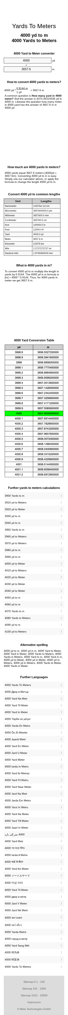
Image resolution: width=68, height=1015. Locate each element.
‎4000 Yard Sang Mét (17, 945)
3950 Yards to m (14, 529)
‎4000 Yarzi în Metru (16, 807)
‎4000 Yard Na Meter (17, 814)
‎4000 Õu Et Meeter (16, 732)
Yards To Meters (34, 26)
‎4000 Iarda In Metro (17, 766)
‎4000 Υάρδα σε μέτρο (17, 718)
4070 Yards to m (14, 611)
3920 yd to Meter (15, 509)
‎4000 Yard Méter (15, 759)
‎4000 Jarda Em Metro (18, 800)
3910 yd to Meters (15, 502)
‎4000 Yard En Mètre (17, 746)
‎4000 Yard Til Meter (16, 705)
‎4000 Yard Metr (14, 841)
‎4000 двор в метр (15, 896)
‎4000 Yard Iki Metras (17, 773)
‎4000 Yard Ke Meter (17, 868)
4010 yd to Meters (15, 570)
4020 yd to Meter (15, 577)
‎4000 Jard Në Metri (16, 910)
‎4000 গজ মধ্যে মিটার (15, 848)
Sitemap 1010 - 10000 (34, 995)
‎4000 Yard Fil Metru (16, 780)
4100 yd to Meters (15, 631)
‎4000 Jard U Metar (16, 752)
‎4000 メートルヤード (17, 875)
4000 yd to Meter (15, 563)
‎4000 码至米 (12, 959)
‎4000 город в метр (16, 938)
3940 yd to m (12, 522)
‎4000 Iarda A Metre (16, 854)
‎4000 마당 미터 (14, 882)
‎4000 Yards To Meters (18, 684)
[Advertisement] (34, 9)
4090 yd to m (12, 624)
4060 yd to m (12, 604)
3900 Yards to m (14, 495)
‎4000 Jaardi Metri (15, 739)
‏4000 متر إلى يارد (15, 834)
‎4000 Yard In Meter (16, 712)
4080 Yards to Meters (17, 617)
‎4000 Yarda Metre (15, 931)
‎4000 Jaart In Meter (16, 827)
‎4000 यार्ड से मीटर (14, 861)
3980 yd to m (12, 550)
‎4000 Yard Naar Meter (18, 786)
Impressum (34, 1002)
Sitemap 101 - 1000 (34, 988)
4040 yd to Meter (15, 590)
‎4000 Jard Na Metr (16, 793)
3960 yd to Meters (15, 536)
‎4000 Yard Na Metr (16, 698)
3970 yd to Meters (15, 543)
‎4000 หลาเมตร (13, 917)
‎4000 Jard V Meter (16, 903)
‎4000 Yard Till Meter (17, 820)
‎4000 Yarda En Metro (17, 725)
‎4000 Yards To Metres (18, 966)
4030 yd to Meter (15, 584)
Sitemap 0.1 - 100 (34, 981)
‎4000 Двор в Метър (17, 691)
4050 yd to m (12, 597)
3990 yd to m (12, 556)
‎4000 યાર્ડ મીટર (13, 925)
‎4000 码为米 (12, 952)
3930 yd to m (12, 516)
